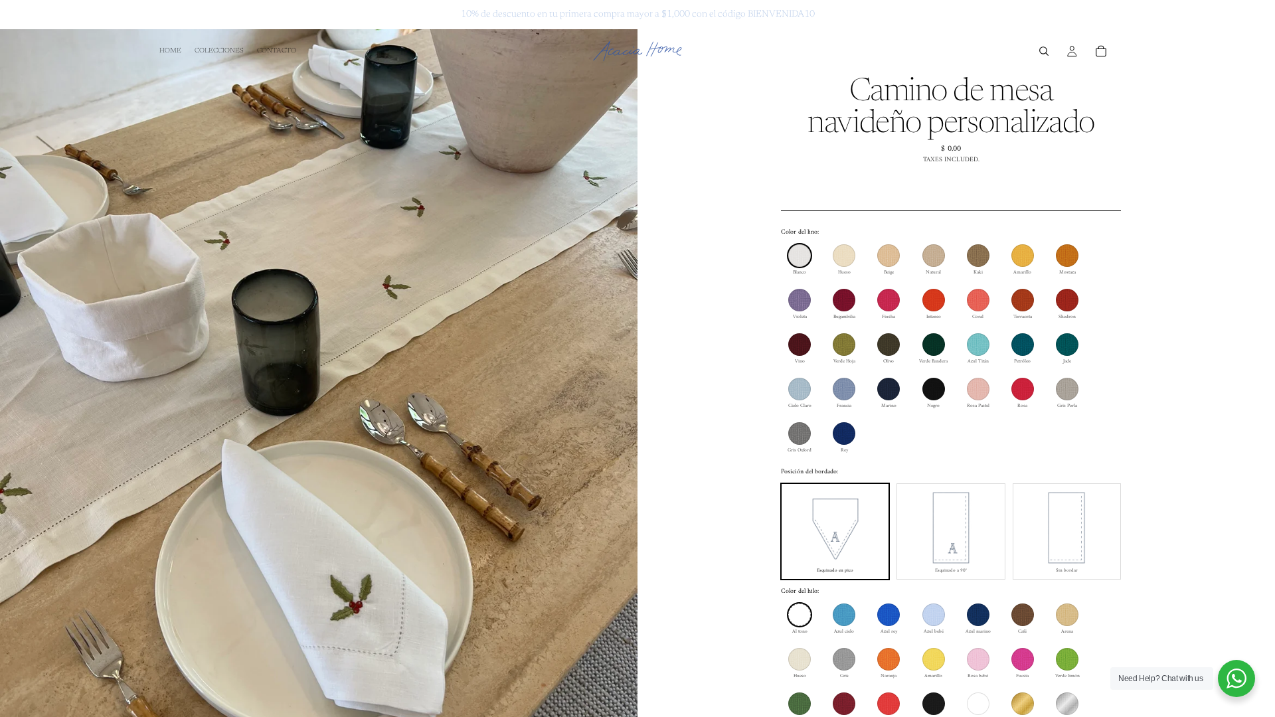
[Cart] (1101, 51)
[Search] (1044, 51)
